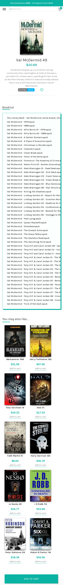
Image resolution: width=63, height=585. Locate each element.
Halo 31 (40, 407)
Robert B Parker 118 (40, 552)
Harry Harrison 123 (40, 456)
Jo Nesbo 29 (15, 504)
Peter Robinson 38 (15, 552)
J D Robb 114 (40, 504)
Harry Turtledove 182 (41, 359)
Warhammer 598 (15, 359)
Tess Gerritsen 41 (15, 407)
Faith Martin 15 (15, 456)
